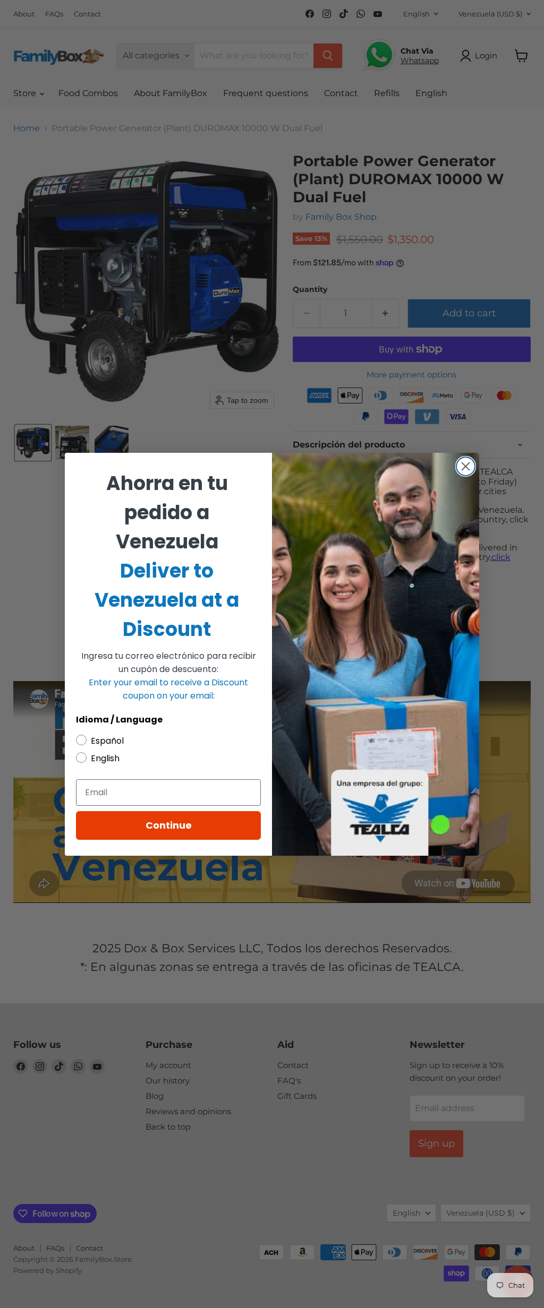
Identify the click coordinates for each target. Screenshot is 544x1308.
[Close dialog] (465, 466)
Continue (169, 825)
